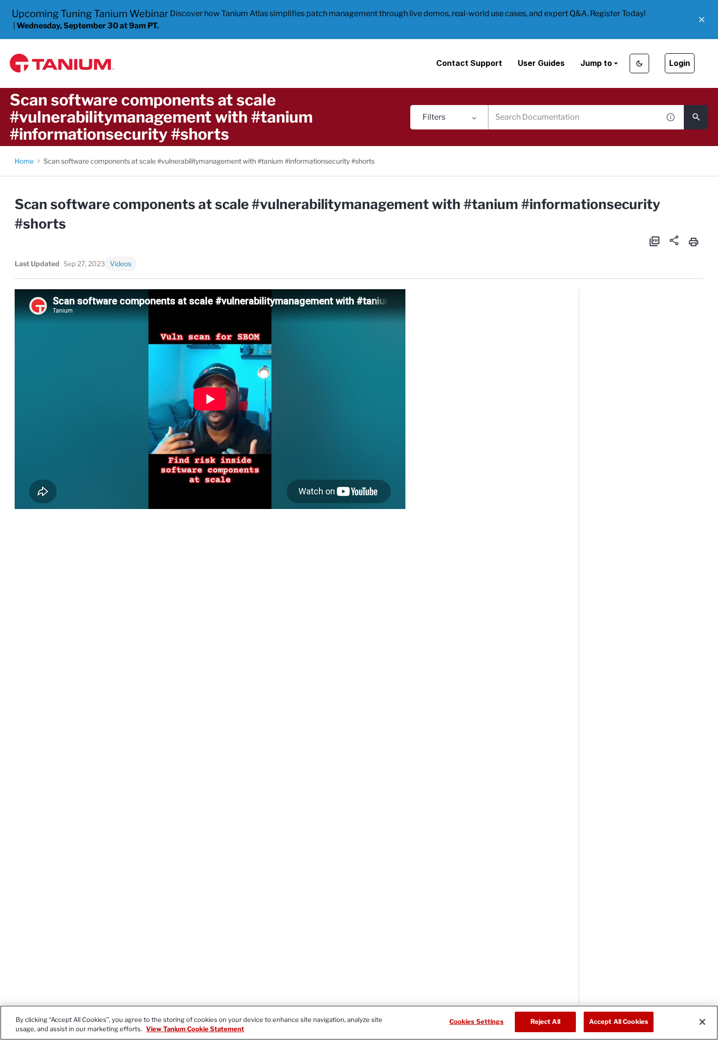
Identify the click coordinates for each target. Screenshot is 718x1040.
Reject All (545, 1021)
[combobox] (573, 117)
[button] (701, 19)
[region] (359, 1022)
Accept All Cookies (618, 1021)
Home (24, 161)
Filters (433, 117)
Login (679, 63)
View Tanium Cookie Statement (195, 1029)
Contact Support (469, 63)
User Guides (541, 63)
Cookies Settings (476, 1021)
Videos (120, 263)
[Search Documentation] (696, 117)
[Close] (702, 1022)
